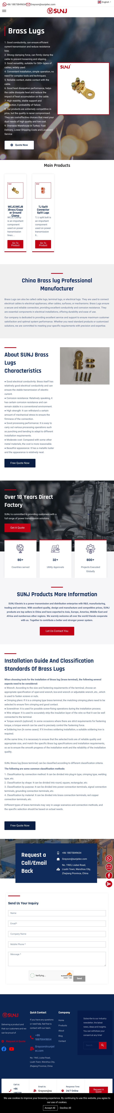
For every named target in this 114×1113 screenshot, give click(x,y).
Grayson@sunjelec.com (74, 859)
